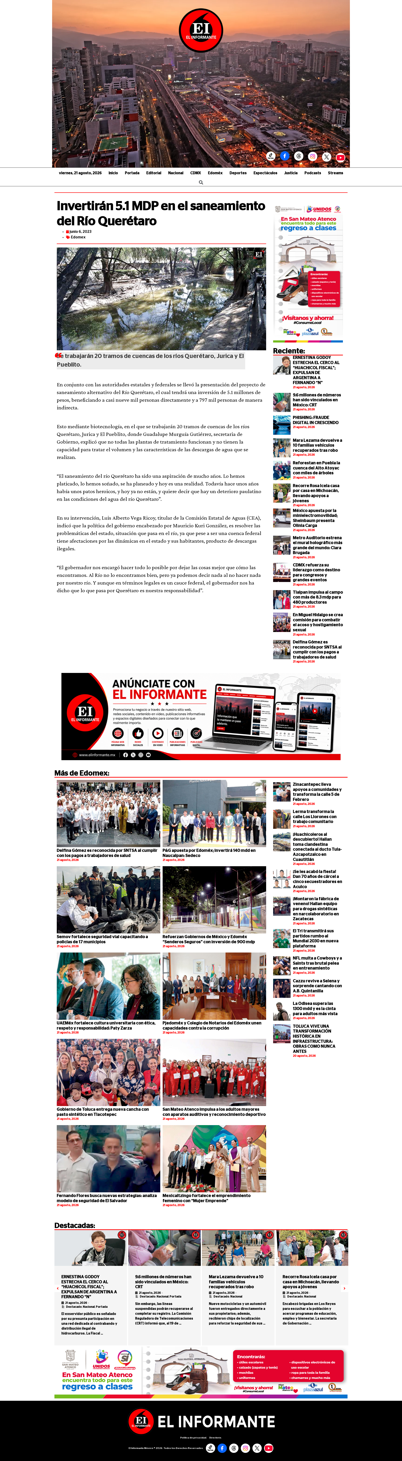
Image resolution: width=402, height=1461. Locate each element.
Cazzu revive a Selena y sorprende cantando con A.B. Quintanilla (317, 986)
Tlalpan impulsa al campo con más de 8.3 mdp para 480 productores (318, 597)
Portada (132, 173)
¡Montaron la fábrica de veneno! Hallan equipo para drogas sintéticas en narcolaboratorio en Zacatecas (316, 909)
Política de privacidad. (193, 1438)
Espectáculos (265, 173)
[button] (57, 1288)
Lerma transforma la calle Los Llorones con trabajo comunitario (315, 817)
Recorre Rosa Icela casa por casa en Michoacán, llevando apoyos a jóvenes (311, 1282)
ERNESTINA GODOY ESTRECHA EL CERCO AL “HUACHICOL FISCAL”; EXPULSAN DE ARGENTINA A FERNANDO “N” (89, 1287)
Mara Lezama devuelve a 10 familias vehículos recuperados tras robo (317, 445)
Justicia (291, 173)
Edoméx (215, 173)
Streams (335, 173)
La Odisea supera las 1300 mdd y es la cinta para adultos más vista (315, 1009)
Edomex (78, 237)
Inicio (113, 173)
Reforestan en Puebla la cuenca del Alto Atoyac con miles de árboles (316, 468)
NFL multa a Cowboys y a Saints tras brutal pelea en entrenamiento (317, 963)
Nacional (175, 173)
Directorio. (215, 1438)
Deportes (238, 173)
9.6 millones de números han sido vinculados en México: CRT (317, 400)
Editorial (153, 173)
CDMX (195, 173)
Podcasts (313, 173)
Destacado (74, 1306)
